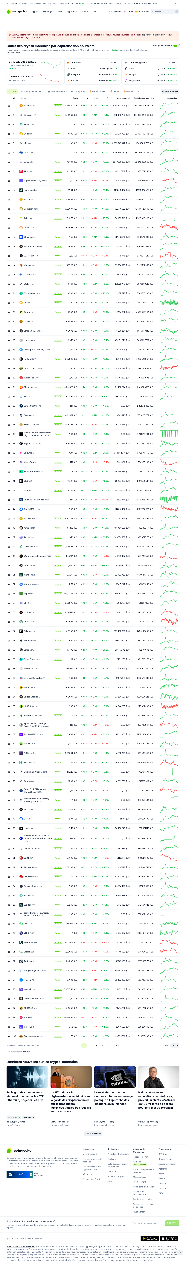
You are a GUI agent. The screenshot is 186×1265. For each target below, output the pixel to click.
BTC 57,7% (125, 3)
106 (117, 1045)
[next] (125, 1045)
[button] (93, 1133)
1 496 (44, 3)
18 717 (17, 3)
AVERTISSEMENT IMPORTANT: (21, 1246)
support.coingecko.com (153, 35)
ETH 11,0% (136, 3)
